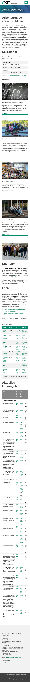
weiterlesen (5, 194)
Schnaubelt (21, 433)
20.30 (20, 56)
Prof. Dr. (11, 335)
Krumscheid (21, 488)
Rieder (21, 429)
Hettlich (21, 423)
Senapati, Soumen (5, 365)
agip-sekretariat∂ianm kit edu (13, 657)
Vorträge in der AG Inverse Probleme (12, 102)
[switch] (19, 2)
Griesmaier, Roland (5, 337)
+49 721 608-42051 (18, 353)
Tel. (17, 327)
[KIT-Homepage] (6, 2)
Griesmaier (21, 416)
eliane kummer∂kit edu (24, 359)
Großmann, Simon (4, 342)
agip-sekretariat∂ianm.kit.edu (18, 75)
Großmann (21, 456)
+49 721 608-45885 (18, 337)
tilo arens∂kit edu (24, 331)
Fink (21, 613)
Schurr (21, 507)
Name (4, 327)
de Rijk (21, 491)
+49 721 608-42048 (18, 348)
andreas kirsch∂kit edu (24, 353)
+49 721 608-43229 (18, 331)
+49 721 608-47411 (18, 359)
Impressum (13, 678)
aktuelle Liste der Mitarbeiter (9, 277)
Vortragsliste (5, 113)
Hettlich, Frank (5, 347)
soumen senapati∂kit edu (24, 365)
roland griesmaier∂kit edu (24, 337)
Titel (10, 327)
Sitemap (18, 679)
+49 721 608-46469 (18, 371)
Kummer (21, 572)
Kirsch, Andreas (5, 352)
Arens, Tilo (4, 330)
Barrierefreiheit (10, 679)
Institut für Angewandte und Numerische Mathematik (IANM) (14, 3)
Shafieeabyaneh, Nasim (5, 371)
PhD (10, 364)
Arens (21, 403)
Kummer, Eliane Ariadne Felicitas (5, 359)
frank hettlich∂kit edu (24, 348)
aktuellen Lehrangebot (8, 320)
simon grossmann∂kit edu (24, 342)
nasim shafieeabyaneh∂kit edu (24, 371)
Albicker (21, 454)
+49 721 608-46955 (18, 342)
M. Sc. (10, 341)
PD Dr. (10, 330)
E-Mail (24, 327)
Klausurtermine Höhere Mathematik (12, 220)
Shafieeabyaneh (21, 514)
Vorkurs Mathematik (8, 181)
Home (7, 678)
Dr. (10, 369)
